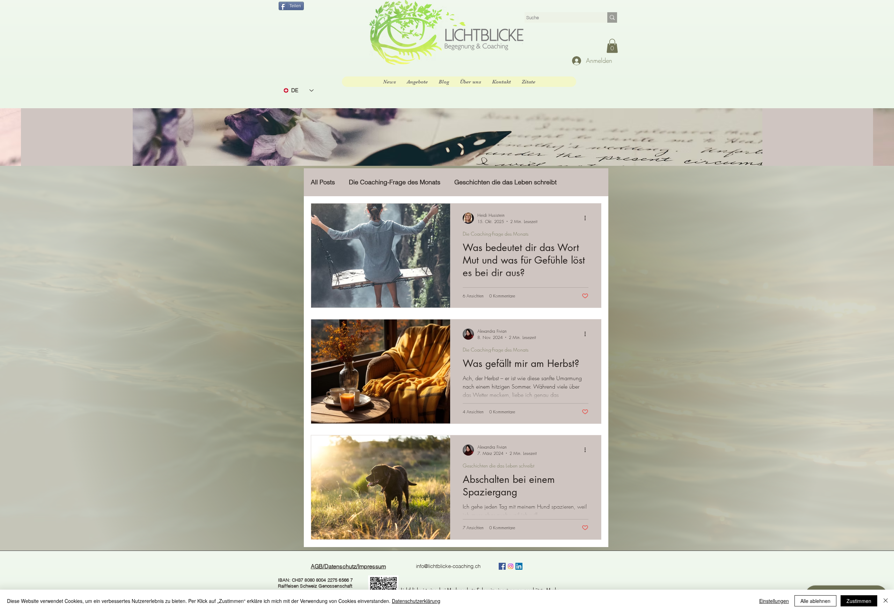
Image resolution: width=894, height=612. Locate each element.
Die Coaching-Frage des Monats (394, 182)
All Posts (323, 182)
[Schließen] (885, 600)
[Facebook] (502, 566)
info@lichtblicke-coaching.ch (448, 566)
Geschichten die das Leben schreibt (505, 182)
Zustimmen (859, 600)
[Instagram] (510, 566)
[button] (612, 46)
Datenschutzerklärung (416, 600)
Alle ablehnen (815, 600)
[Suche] (612, 17)
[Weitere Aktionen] (587, 218)
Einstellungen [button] (774, 600)
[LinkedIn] (518, 566)
